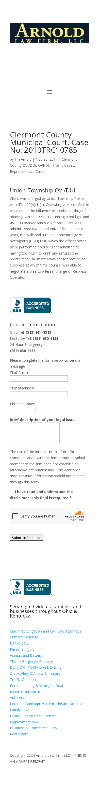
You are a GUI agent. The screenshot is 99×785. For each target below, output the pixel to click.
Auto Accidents (22, 697)
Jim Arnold (23, 159)
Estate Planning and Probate (33, 715)
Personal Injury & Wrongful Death (37, 685)
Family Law (19, 709)
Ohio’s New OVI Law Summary (35, 673)
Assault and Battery (26, 655)
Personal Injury (22, 649)
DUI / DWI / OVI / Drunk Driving (35, 667)
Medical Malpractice (26, 691)
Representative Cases (27, 171)
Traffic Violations (24, 679)
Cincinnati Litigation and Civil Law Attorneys (45, 631)
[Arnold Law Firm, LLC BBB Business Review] (47, 311)
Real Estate (19, 734)
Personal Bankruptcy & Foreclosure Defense (46, 703)
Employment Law (24, 722)
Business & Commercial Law (33, 727)
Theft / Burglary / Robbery (31, 661)
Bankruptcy (19, 643)
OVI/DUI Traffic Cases (56, 165)
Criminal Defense (24, 637)
